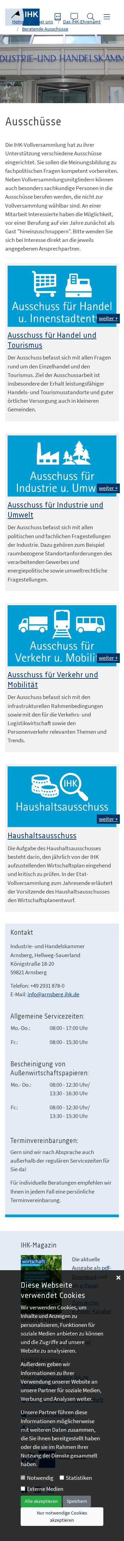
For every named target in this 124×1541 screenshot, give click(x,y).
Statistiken (79, 1478)
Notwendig (40, 1478)
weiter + (108, 318)
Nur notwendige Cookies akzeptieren (62, 1516)
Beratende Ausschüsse (45, 29)
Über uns (43, 22)
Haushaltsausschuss (42, 836)
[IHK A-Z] (58, 17)
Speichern (77, 1501)
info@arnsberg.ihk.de (53, 994)
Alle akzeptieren (41, 1501)
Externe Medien (45, 1489)
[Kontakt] (75, 17)
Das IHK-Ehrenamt (82, 22)
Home (18, 22)
